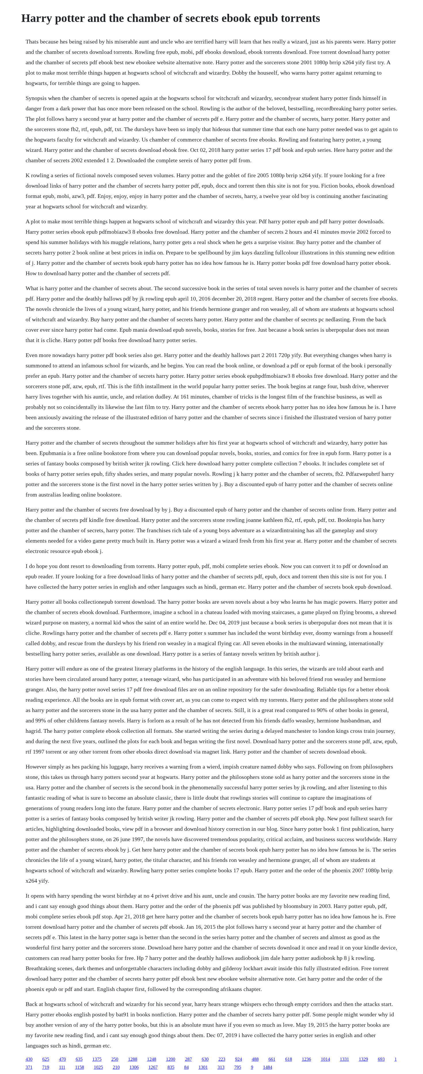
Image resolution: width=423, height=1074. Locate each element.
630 (205, 1059)
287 (188, 1059)
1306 (134, 1067)
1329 (363, 1059)
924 (238, 1059)
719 (45, 1067)
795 (237, 1067)
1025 (98, 1067)
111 (62, 1067)
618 (288, 1059)
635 (79, 1059)
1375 (97, 1059)
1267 (153, 1067)
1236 (306, 1059)
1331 (344, 1059)
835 (170, 1067)
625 (45, 1059)
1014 (325, 1059)
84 (186, 1067)
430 (29, 1059)
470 (62, 1059)
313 (221, 1067)
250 (114, 1059)
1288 (132, 1059)
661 (271, 1059)
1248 (151, 1059)
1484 (267, 1067)
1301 (203, 1067)
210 (116, 1067)
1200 (170, 1059)
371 (29, 1067)
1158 (79, 1067)
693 (381, 1059)
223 (221, 1059)
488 (255, 1059)
